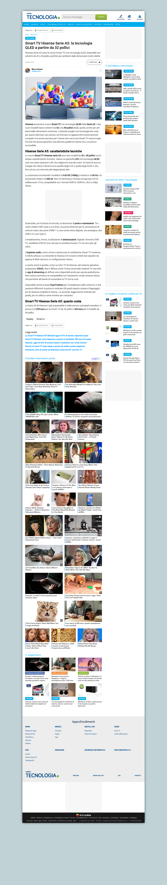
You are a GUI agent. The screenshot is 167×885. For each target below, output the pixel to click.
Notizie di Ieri (30, 734)
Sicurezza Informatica (95, 750)
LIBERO (33, 818)
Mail (129, 19)
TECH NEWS (33, 34)
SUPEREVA (133, 818)
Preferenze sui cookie (65, 820)
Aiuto (75, 820)
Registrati (121, 19)
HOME (27, 34)
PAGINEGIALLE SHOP (62, 818)
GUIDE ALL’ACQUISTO (59, 673)
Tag (119, 775)
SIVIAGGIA (106, 818)
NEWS (26, 24)
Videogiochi (29, 760)
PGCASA (72, 818)
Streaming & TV (31, 757)
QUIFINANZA (115, 818)
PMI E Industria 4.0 (122, 750)
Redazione (59, 750)
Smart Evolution (91, 734)
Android (58, 731)
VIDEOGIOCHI (83, 673)
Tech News (29, 737)
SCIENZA (127, 199)
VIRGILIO (40, 818)
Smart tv (41, 319)
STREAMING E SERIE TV (56, 24)
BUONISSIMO (124, 818)
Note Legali (37, 820)
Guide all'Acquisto (121, 734)
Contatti (138, 775)
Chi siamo (29, 820)
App (56, 737)
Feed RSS (76, 775)
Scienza (28, 740)
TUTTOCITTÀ (93, 818)
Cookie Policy (52, 820)
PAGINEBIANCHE (82, 818)
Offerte (28, 743)
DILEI (100, 818)
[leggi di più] (101, 70)
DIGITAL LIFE (90, 727)
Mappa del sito (98, 775)
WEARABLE (128, 213)
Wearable (88, 731)
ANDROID (34, 24)
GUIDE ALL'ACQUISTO (84, 24)
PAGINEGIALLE (49, 818)
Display (29, 319)
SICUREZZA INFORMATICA (35, 673)
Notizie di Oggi (30, 731)
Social (27, 754)
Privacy (44, 820)
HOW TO (71, 24)
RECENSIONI (108, 24)
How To (117, 731)
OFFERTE (97, 24)
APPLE (42, 24)
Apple (57, 734)
